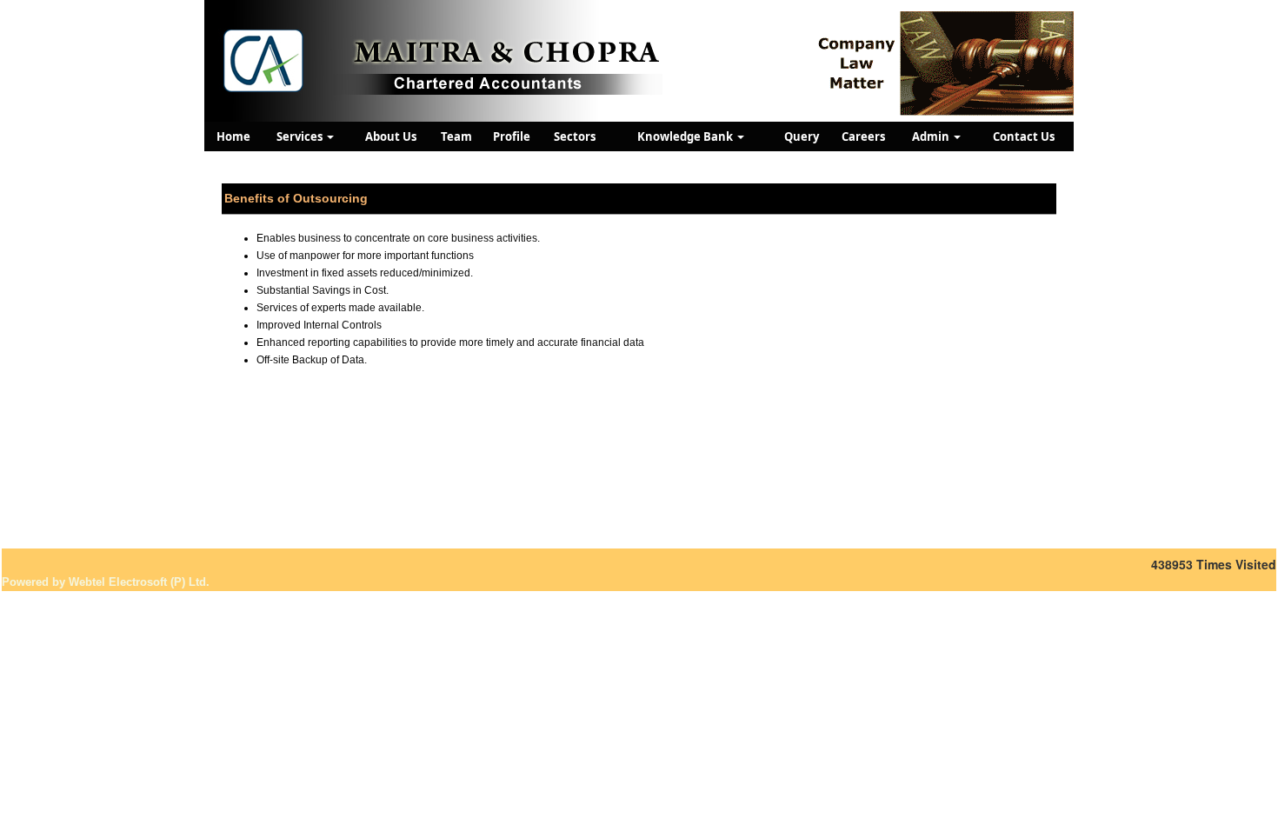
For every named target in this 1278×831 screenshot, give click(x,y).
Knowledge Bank (686, 136)
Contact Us (1024, 136)
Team (456, 136)
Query (801, 136)
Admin (932, 136)
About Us (390, 136)
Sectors (575, 136)
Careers (863, 136)
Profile (511, 136)
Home (233, 136)
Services (300, 136)
